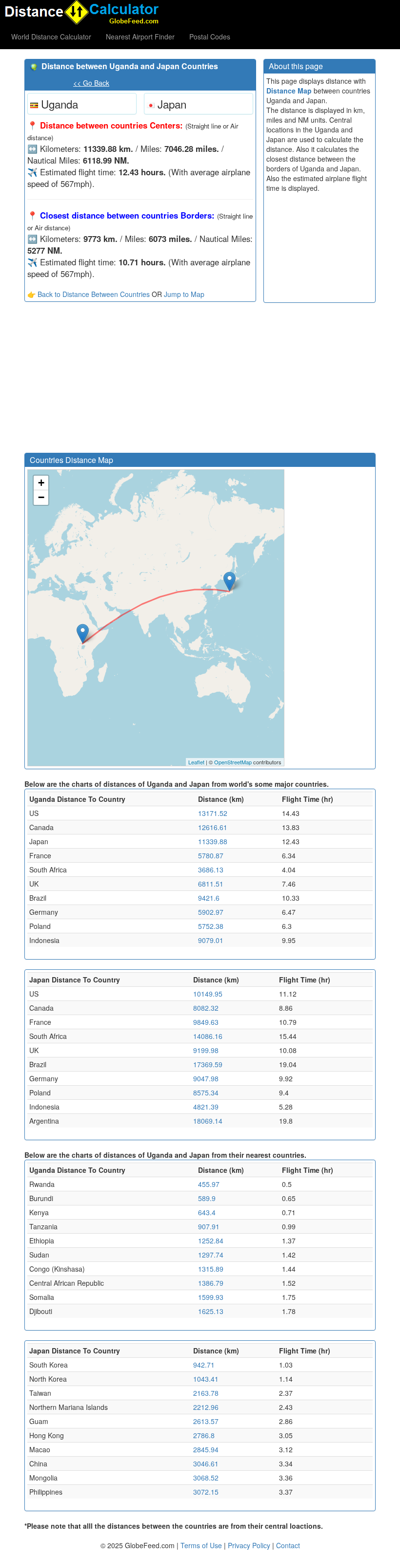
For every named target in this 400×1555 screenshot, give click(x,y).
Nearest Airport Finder (140, 36)
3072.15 (206, 1492)
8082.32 (206, 1008)
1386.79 (210, 1283)
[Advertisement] (140, 380)
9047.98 (206, 1078)
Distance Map (289, 90)
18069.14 (207, 1121)
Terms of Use (202, 1545)
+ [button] (41, 483)
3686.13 (210, 869)
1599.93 (210, 1297)
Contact (288, 1545)
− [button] (41, 497)
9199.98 (206, 1050)
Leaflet (196, 762)
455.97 (209, 1184)
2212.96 (206, 1407)
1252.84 (210, 1240)
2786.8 (204, 1435)
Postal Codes (209, 36)
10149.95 (207, 994)
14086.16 (207, 1036)
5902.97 (210, 912)
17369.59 (207, 1064)
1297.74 (210, 1254)
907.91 (209, 1226)
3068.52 (206, 1477)
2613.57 (206, 1421)
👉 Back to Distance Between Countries (88, 294)
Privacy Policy (250, 1545)
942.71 (204, 1365)
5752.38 (210, 926)
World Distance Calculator (51, 36)
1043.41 (206, 1379)
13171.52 (212, 813)
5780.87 (210, 855)
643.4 (207, 1212)
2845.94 (206, 1449)
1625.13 (210, 1311)
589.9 (207, 1198)
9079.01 (210, 940)
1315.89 (210, 1269)
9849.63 (206, 1022)
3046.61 (206, 1463)
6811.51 (210, 884)
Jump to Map (184, 294)
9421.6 (209, 898)
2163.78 (206, 1393)
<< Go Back (91, 83)
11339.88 (212, 841)
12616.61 (212, 827)
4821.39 (206, 1106)
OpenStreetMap (233, 762)
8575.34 (206, 1092)
